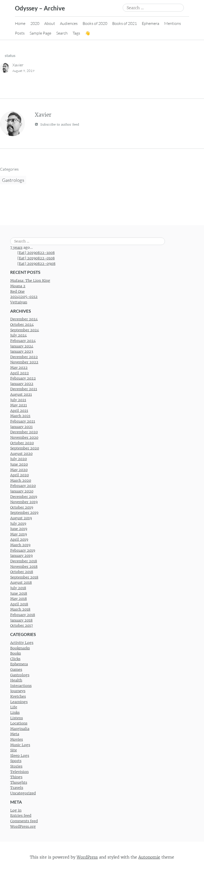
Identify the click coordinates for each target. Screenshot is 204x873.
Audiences (69, 23)
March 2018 (20, 609)
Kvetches (18, 696)
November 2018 (24, 566)
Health (16, 680)
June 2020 (19, 464)
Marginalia (19, 729)
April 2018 (19, 604)
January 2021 (21, 427)
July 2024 (18, 335)
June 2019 (18, 529)
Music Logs (20, 745)
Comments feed (24, 821)
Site (13, 750)
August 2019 (21, 518)
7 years (16, 247)
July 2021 (18, 400)
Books (15, 653)
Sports (15, 761)
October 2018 (21, 572)
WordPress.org (23, 826)
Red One (17, 291)
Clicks (15, 659)
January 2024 (21, 346)
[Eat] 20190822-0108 (36, 258)
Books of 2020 (95, 23)
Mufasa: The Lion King (30, 280)
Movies (16, 739)
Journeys (17, 691)
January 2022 (21, 384)
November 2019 (24, 502)
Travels (16, 787)
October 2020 (22, 443)
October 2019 (21, 507)
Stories (16, 766)
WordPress (87, 857)
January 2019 (21, 555)
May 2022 (19, 367)
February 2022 (23, 378)
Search (62, 33)
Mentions (172, 23)
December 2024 (24, 319)
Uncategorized (23, 793)
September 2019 (24, 512)
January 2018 (21, 620)
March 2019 (20, 545)
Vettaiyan (18, 302)
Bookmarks (20, 648)
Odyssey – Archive (40, 8)
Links (15, 712)
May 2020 (19, 470)
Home (20, 23)
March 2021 (20, 416)
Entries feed (20, 815)
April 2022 (19, 373)
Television (19, 772)
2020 (34, 23)
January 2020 (21, 491)
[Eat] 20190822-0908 (36, 263)
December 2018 (23, 561)
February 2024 (23, 341)
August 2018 (21, 582)
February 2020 (23, 486)
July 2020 (18, 459)
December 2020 (24, 432)
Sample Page (40, 33)
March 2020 (20, 480)
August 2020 (21, 453)
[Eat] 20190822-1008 (36, 252)
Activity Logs (21, 642)
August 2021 (21, 394)
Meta (14, 734)
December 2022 (24, 357)
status (10, 55)
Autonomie (149, 857)
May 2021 (18, 405)
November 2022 (24, 362)
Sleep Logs (19, 755)
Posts (20, 33)
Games (16, 669)
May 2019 (18, 534)
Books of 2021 (124, 23)
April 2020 (19, 475)
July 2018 (18, 588)
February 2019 (22, 550)
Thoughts (18, 782)
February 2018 (22, 615)
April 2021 (19, 410)
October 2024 (22, 324)
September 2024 (24, 330)
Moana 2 (17, 286)
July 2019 (18, 523)
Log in (15, 810)
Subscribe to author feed (59, 124)
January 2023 (21, 351)
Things (16, 777)
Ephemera (150, 23)
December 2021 (23, 389)
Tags (76, 33)
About (49, 23)
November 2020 (24, 437)
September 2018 (24, 577)
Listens (16, 718)
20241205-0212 (24, 296)
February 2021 (22, 421)
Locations (18, 723)
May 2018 (18, 598)
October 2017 (21, 625)
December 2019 (23, 496)
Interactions (21, 685)
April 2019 (19, 539)
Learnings (19, 702)
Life (13, 707)
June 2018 (18, 593)
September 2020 (24, 448)
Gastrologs (13, 180)
